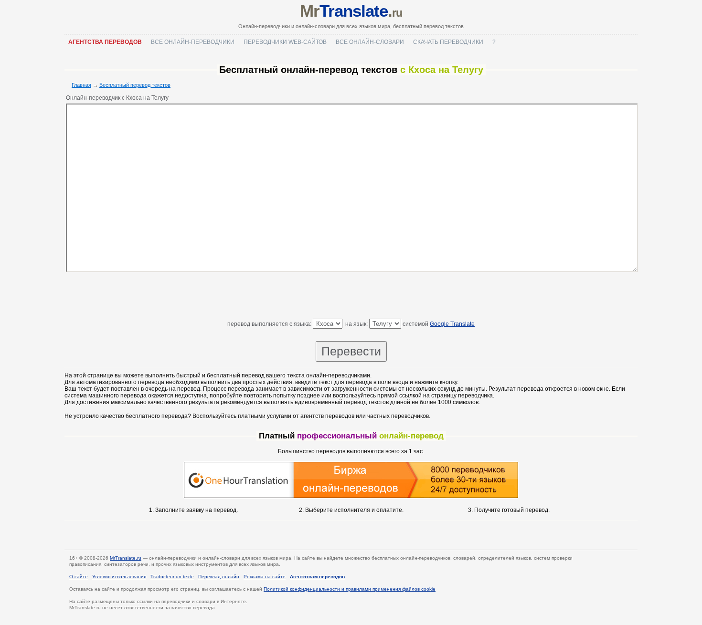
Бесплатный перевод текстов (134, 85)
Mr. (351, 10)
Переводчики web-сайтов (285, 42)
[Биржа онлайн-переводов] (351, 496)
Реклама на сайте (265, 576)
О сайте (78, 576)
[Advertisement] (351, 297)
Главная (81, 85)
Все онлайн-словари (370, 42)
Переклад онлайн (218, 576)
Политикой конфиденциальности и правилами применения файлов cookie (350, 589)
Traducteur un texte (172, 576)
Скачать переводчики (448, 42)
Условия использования (119, 576)
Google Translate (452, 324)
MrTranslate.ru (125, 558)
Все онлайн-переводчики (192, 42)
